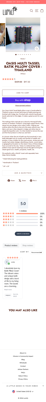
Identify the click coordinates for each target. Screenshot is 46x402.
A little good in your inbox (22, 386)
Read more (8, 290)
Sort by (24, 252)
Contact (23, 366)
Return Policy (23, 376)
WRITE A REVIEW (23, 234)
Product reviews (11, 245)
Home (22, 59)
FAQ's (23, 372)
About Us (23, 353)
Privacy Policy (23, 379)
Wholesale (23, 363)
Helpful (7, 295)
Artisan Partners (23, 369)
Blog (23, 359)
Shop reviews (27, 245)
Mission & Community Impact (23, 356)
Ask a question (23, 173)
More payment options (23, 105)
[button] (23, 79)
